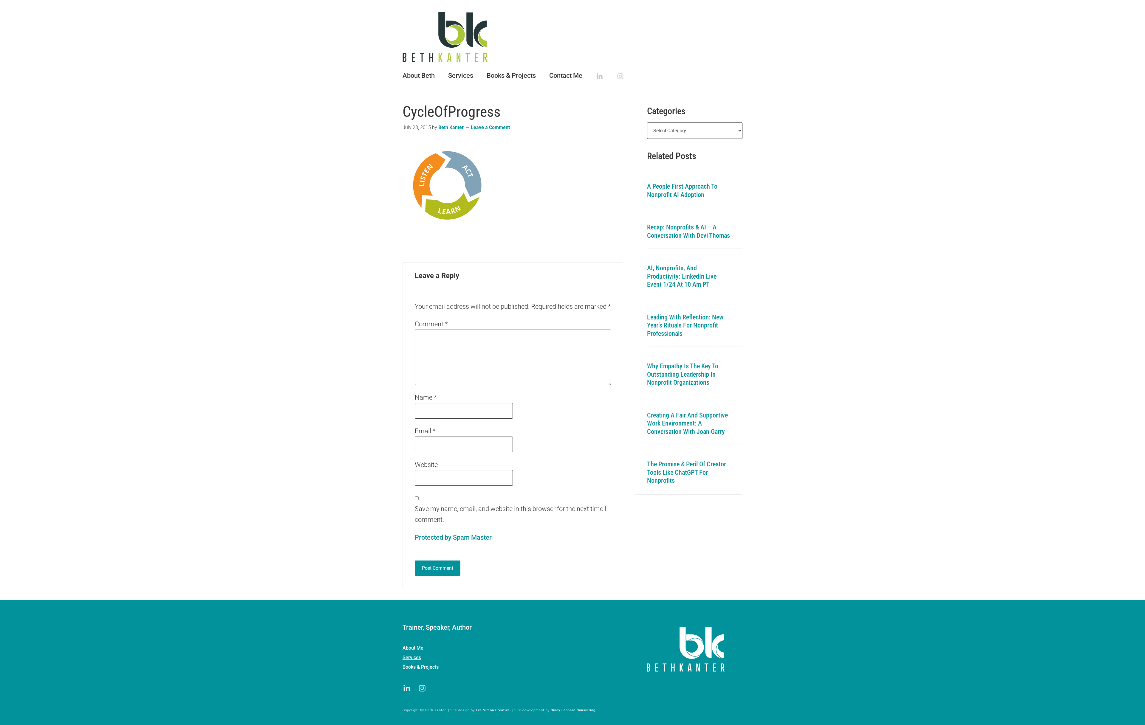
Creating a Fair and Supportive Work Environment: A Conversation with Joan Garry (687, 423)
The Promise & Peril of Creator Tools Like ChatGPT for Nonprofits (686, 472)
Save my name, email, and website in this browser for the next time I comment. (510, 514)
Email (425, 431)
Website (426, 464)
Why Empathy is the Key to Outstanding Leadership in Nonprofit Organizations (682, 374)
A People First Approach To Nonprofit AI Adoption (682, 190)
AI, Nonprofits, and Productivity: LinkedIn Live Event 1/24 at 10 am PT (682, 276)
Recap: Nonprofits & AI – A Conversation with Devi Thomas (688, 231)
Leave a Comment (490, 127)
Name (426, 397)
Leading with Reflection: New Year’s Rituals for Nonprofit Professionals (685, 325)
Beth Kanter (572, 37)
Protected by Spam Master (453, 537)
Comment (431, 324)
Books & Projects (421, 667)
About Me (413, 648)
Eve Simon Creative (493, 710)
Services (412, 657)
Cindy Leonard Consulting (573, 710)
